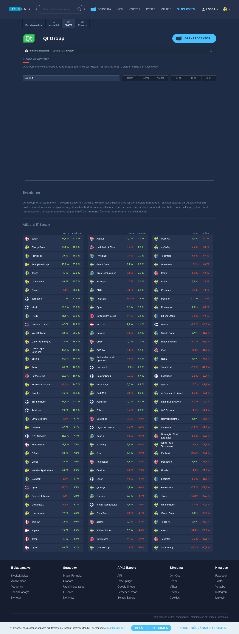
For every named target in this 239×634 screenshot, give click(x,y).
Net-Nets (68, 597)
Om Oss (175, 575)
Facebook (221, 575)
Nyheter (134, 9)
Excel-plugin (124, 581)
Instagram (221, 592)
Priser (173, 581)
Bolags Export (126, 597)
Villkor (173, 586)
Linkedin (220, 597)
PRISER (150, 9)
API (119, 575)
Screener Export (127, 592)
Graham (68, 581)
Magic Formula (72, 575)
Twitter (219, 581)
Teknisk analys (20, 592)
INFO (120, 9)
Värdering (17, 586)
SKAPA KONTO (186, 9)
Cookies (175, 597)
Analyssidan (18, 581)
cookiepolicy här (116, 628)
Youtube (220, 586)
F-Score (68, 592)
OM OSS (166, 9)
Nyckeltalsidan (20, 575)
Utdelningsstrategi (74, 586)
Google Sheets (126, 586)
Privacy (174, 592)
